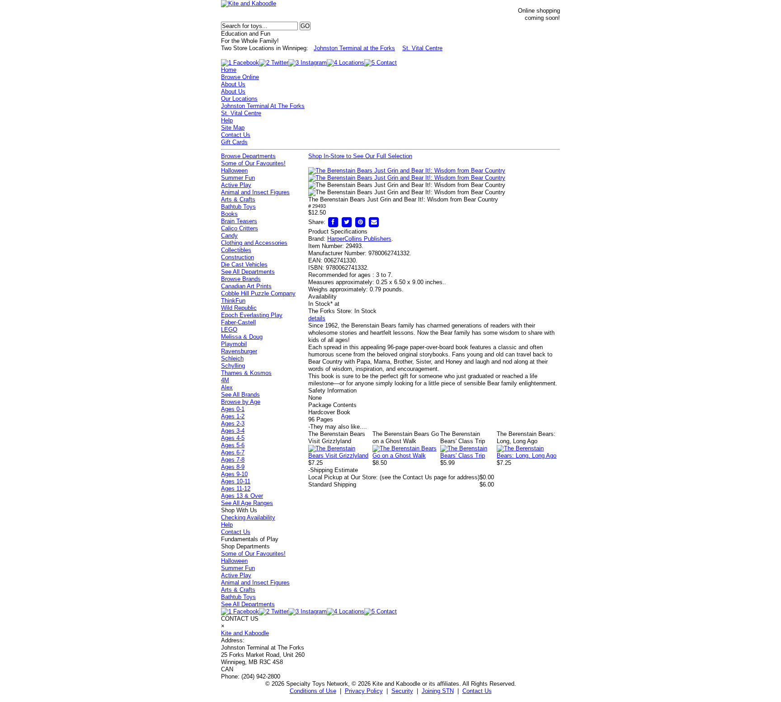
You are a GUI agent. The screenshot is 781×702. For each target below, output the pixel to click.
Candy (229, 235)
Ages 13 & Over (242, 495)
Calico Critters (239, 228)
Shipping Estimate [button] (333, 470)
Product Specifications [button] (337, 231)
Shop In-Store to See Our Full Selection (360, 156)
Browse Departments (248, 156)
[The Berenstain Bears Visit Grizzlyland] (340, 455)
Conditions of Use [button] (313, 691)
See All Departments (248, 271)
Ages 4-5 (233, 438)
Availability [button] (322, 296)
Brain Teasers (239, 221)
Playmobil (234, 344)
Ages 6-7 (233, 452)
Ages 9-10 (234, 474)
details (316, 318)
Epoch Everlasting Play (251, 315)
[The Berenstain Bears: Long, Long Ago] (528, 455)
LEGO (229, 329)
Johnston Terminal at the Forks (354, 48)
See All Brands (240, 394)
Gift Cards (234, 142)
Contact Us (235, 134)
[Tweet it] (347, 222)
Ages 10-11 (235, 481)
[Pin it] (360, 222)
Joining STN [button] (438, 691)
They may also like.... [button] (337, 426)
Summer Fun (238, 177)
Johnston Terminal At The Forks (263, 106)
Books (229, 214)
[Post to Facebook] (333, 222)
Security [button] (402, 691)
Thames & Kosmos (246, 373)
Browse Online (240, 77)
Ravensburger (239, 351)
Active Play (236, 185)
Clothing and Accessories (254, 242)
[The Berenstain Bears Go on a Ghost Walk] (406, 455)
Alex (227, 387)
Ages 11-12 (235, 488)
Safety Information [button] (332, 390)
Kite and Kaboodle (245, 633)
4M (225, 380)
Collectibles (236, 250)
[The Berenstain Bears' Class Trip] (468, 455)
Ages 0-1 (233, 409)
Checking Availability (248, 517)
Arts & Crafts (238, 199)
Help (227, 120)
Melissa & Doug (242, 336)
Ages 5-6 (233, 445)
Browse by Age (240, 401)
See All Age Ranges (247, 503)
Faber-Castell (238, 322)
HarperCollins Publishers (359, 238)
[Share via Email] (374, 222)
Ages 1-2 (233, 416)
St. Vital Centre (422, 48)
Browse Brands (241, 279)
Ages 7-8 (233, 459)
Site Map (233, 127)
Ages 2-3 (233, 423)
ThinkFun (233, 300)
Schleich (232, 358)
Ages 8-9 (233, 466)
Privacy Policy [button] (364, 691)
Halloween (234, 170)
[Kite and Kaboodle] (248, 3)
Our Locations (239, 98)
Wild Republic (239, 307)
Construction (237, 257)
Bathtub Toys (238, 206)
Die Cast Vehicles (244, 264)
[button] (406, 170)
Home (228, 69)
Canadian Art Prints (246, 286)
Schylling (233, 365)
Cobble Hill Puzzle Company (258, 293)
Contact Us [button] (477, 691)
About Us (233, 84)
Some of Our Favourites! (253, 163)
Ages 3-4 (233, 430)
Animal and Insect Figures (255, 192)
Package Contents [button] (332, 405)
